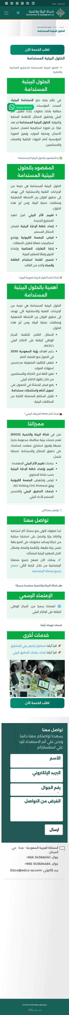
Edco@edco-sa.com (26, 870)
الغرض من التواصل (42, 801)
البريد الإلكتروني (46, 773)
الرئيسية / (61, 27)
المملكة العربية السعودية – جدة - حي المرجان (35, 850)
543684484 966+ (37, 864)
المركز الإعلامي (61, 3)
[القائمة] (6, 13)
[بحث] (18, 13)
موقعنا (54, 3)
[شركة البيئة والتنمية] (45, 13)
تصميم (39, 1010)
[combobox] (59, 792)
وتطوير (36, 1010)
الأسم (55, 758)
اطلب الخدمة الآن (37, 49)
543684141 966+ (38, 857)
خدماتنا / (54, 27)
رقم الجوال (51, 787)
